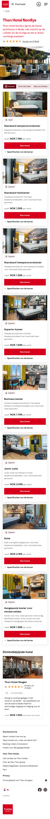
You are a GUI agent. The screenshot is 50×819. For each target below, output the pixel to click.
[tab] (9, 86)
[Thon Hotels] (5, 4)
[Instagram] (45, 790)
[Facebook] (40, 790)
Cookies (6, 796)
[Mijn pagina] (39, 4)
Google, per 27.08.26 (31, 41)
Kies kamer (25, 145)
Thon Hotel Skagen (16, 682)
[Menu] (46, 4)
